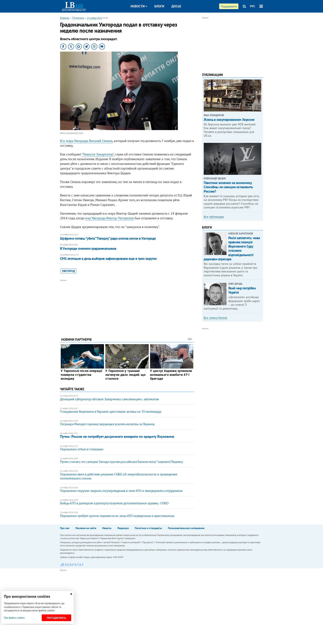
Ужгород (68, 271)
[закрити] (71, 594)
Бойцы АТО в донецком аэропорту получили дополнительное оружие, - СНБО (114, 503)
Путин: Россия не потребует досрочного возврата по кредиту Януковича (117, 436)
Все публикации (214, 217)
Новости (138, 6)
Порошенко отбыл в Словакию (81, 449)
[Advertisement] (127, 305)
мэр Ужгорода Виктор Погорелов (109, 218)
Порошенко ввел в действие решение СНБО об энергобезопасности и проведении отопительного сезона (118, 476)
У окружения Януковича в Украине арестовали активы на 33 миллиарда (110, 411)
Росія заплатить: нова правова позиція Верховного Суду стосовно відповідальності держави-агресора (232, 248)
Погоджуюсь (56, 617)
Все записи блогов (215, 318)
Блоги (159, 6)
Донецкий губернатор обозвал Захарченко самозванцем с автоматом (109, 399)
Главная (64, 17)
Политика (78, 17)
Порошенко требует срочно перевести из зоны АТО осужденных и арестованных (117, 516)
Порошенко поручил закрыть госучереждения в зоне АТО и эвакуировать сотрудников (121, 491)
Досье (176, 6)
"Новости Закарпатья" (98, 154)
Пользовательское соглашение (186, 528)
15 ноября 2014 (94, 18)
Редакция (123, 528)
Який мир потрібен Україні (242, 290)
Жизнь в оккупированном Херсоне (229, 119)
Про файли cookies (14, 617)
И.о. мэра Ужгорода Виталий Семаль (86, 141)
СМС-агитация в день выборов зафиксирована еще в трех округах (108, 258)
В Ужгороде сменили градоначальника (88, 248)
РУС (252, 6)
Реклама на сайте (86, 528)
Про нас (64, 528)
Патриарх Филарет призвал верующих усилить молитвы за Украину (107, 424)
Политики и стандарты (148, 528)
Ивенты (106, 528)
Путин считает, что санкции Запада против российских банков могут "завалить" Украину (121, 461)
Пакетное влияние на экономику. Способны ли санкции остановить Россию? (228, 186)
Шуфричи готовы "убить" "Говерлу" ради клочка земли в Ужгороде (108, 238)
